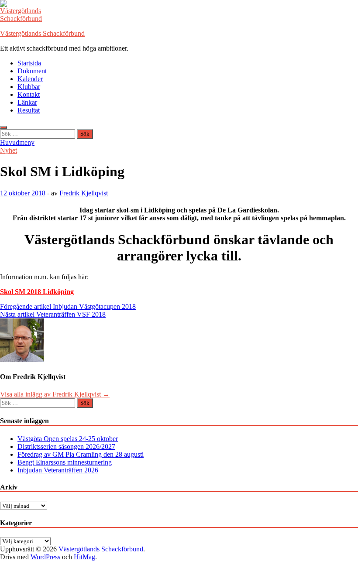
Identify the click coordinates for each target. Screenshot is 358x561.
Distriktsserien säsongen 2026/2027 (66, 446)
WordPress (45, 557)
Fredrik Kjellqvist (83, 193)
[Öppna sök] (3, 127)
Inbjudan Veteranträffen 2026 (57, 470)
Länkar (27, 102)
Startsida (29, 63)
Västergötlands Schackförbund (42, 33)
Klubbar (28, 86)
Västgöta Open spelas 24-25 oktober (67, 438)
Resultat (28, 110)
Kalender (30, 78)
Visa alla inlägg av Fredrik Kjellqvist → (55, 394)
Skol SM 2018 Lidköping (37, 291)
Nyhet (8, 150)
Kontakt (28, 94)
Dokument (32, 71)
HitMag (84, 557)
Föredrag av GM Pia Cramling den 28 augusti (80, 454)
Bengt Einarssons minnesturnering (64, 462)
